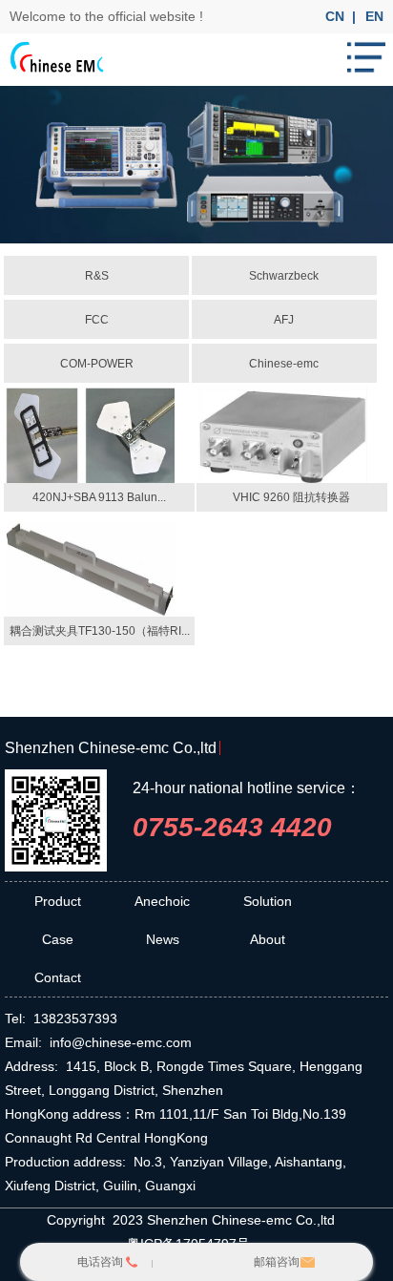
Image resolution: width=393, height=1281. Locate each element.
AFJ (284, 319)
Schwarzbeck (284, 276)
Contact (57, 977)
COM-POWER (97, 363)
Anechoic (162, 901)
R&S (97, 276)
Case (57, 939)
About (267, 939)
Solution (267, 901)
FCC (97, 319)
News (162, 939)
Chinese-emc (284, 363)
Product (57, 901)
